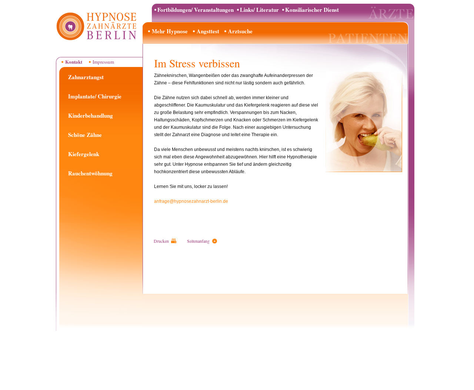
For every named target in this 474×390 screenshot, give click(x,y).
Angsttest (208, 31)
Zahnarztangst (86, 77)
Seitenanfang (198, 241)
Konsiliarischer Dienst (312, 10)
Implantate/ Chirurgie (94, 96)
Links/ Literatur (259, 10)
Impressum (103, 61)
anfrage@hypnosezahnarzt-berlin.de (191, 201)
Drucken (161, 241)
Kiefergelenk (83, 154)
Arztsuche (240, 31)
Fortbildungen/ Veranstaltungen (195, 10)
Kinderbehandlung (90, 115)
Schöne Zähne (85, 135)
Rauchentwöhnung (90, 173)
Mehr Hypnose (170, 31)
